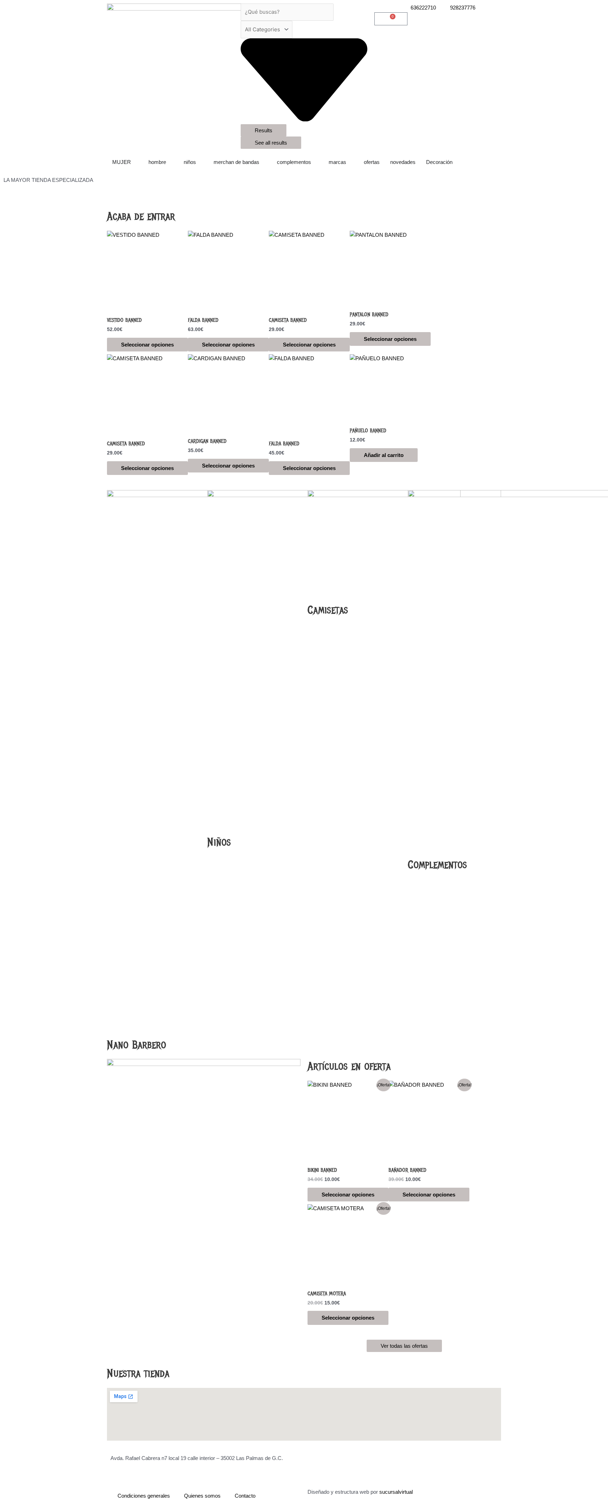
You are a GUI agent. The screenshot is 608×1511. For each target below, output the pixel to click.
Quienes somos (202, 1496)
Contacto (245, 1496)
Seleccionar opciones (147, 345)
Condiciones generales (144, 1496)
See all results (271, 143)
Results (263, 130)
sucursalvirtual (396, 1492)
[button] (304, 189)
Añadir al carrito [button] (384, 455)
